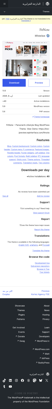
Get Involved (19, 327)
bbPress (44, 358)
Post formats (19, 156)
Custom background (20, 146)
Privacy (46, 319)
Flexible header (13, 153)
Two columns (43, 163)
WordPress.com (40, 349)
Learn (46, 327)
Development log (42, 263)
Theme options (33, 159)
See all (5, 196)
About (46, 305)
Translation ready (30, 163)
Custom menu (16, 149)
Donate (20, 336)
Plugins (21, 314)
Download (14, 82)
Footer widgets (27, 153)
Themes (46, 11)
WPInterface (40, 36)
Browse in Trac (43, 269)
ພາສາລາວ (34, 245)
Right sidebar (31, 156)
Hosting (45, 314)
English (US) (24, 245)
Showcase (20, 305)
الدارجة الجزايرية (37, 374)
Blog (9, 146)
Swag (21, 341)
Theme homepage (41, 117)
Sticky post (21, 159)
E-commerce (28, 149)
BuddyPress (42, 362)
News (46, 310)
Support (45, 332)
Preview (39, 82)
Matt (45, 354)
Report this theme (41, 229)
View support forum (41, 213)
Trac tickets (44, 272)
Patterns (21, 319)
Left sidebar (40, 153)
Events (21, 332)
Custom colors (36, 146)
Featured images (42, 149)
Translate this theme (40, 250)
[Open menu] (4, 4)
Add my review (43, 196)
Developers (44, 336)
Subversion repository (40, 266)
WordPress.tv (41, 341)
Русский (45, 245)
